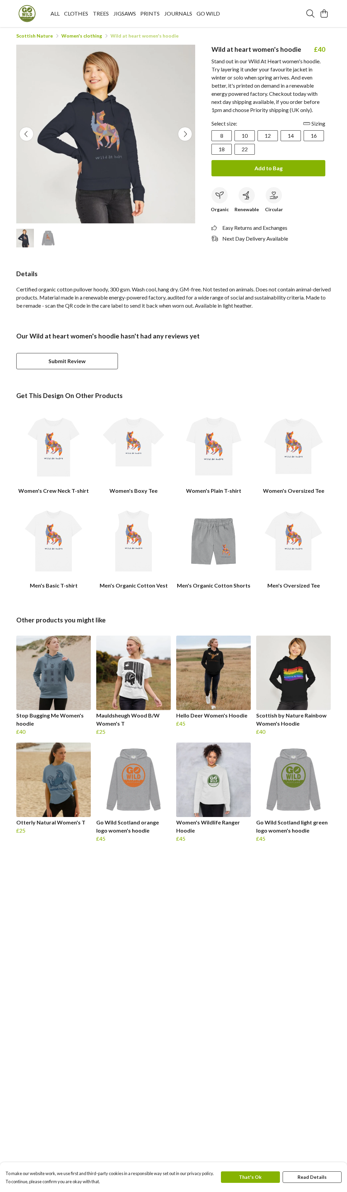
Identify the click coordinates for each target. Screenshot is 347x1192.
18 (222, 149)
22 (245, 149)
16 (314, 135)
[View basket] (324, 13)
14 (291, 135)
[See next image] (185, 134)
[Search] (310, 13)
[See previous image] (26, 134)
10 (245, 135)
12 (268, 135)
